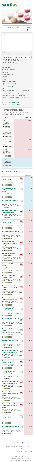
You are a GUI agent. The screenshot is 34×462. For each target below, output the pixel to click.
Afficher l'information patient (11, 102)
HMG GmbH (16, 448)
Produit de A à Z (21, 30)
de (29, 1)
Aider (29, 30)
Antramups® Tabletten (8, 69)
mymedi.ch (23, 448)
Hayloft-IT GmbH (28, 451)
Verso (15, 53)
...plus (13, 99)
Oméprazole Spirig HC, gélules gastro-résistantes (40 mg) (9, 189)
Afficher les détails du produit (12, 104)
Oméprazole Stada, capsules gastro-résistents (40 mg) (10, 393)
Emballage (7, 53)
